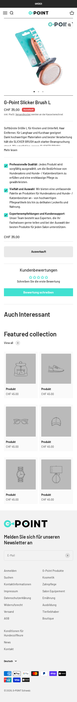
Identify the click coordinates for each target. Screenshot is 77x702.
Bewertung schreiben (38, 292)
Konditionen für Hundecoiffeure (13, 633)
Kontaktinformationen (17, 584)
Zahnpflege (49, 584)
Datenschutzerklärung (17, 598)
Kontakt (9, 649)
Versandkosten (23, 114)
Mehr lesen (10, 150)
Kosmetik (48, 577)
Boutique (48, 618)
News (7, 642)
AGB (6, 618)
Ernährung (48, 598)
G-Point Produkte (53, 570)
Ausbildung (49, 605)
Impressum (11, 591)
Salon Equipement (53, 591)
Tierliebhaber (50, 611)
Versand (9, 611)
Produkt (11, 389)
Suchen (8, 577)
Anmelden (10, 570)
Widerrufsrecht (13, 605)
